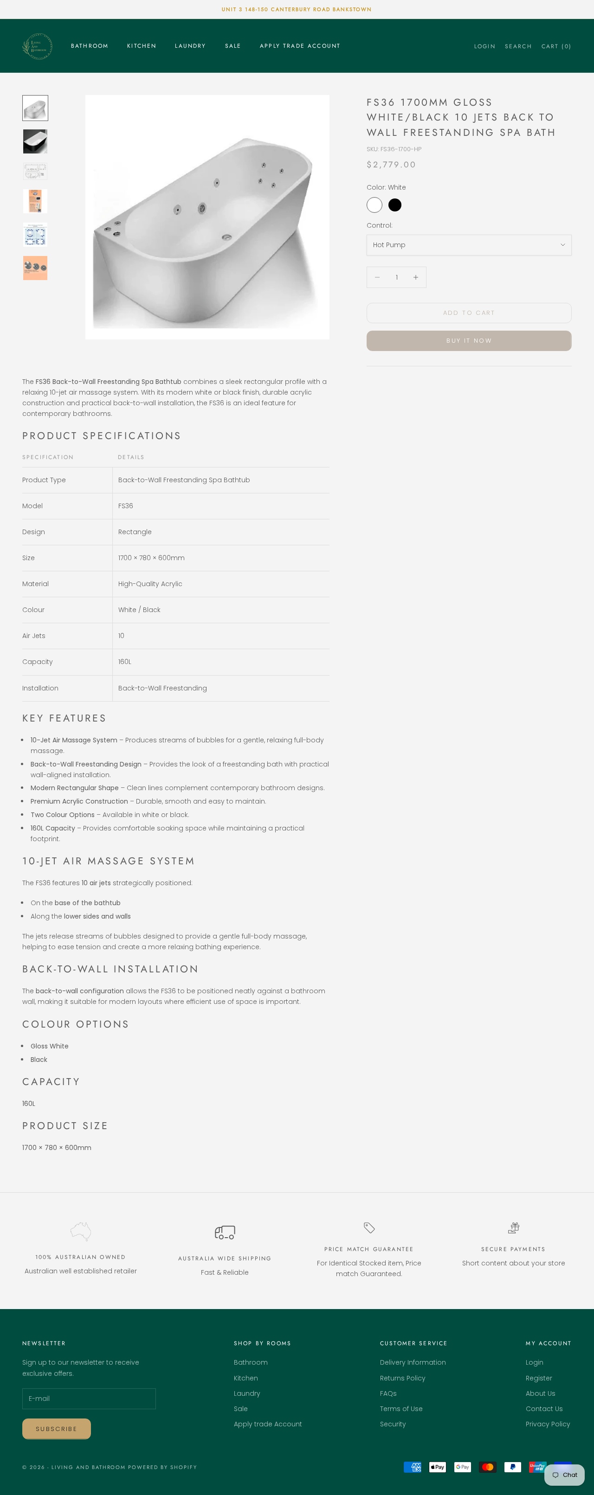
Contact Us (544, 1408)
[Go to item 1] (35, 108)
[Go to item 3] (35, 171)
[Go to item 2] (35, 141)
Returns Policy (403, 1378)
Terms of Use (401, 1408)
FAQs (388, 1393)
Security (393, 1424)
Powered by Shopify (162, 1467)
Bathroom (90, 46)
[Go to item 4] (35, 201)
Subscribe (56, 1429)
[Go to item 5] (35, 235)
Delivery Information (413, 1362)
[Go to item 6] (35, 268)
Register (539, 1378)
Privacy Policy (548, 1424)
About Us (540, 1393)
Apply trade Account (300, 46)
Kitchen (141, 46)
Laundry (190, 46)
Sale (233, 46)
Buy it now (468, 341)
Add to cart (469, 312)
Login (534, 1362)
